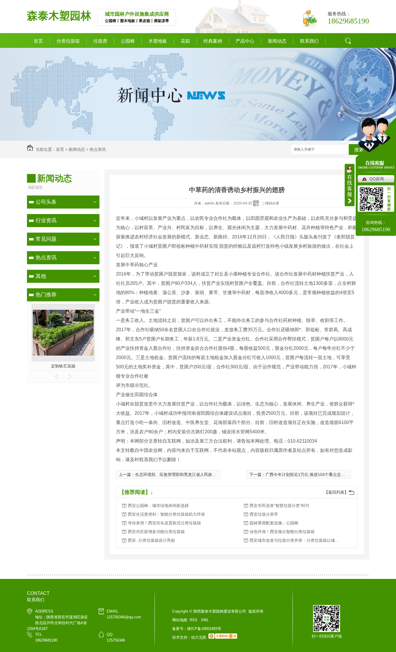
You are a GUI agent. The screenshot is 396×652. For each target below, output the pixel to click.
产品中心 (245, 41)
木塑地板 (157, 41)
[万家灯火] (222, 637)
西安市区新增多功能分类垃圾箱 (156, 531)
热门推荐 (46, 295)
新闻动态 (277, 41)
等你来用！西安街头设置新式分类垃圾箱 (164, 523)
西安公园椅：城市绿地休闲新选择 (158, 505)
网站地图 (179, 620)
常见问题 (46, 239)
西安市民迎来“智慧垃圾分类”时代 (279, 505)
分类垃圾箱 (68, 41)
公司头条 (46, 202)
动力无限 (198, 637)
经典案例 (213, 41)
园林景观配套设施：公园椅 (274, 523)
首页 (38, 41)
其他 (41, 276)
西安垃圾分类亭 (264, 514)
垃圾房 (100, 41)
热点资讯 (98, 149)
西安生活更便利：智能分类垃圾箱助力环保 (166, 514)
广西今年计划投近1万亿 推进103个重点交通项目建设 (313, 474)
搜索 (350, 62)
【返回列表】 (336, 492)
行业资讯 (46, 220)
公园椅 (128, 41)
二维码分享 (270, 203)
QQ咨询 (376, 178)
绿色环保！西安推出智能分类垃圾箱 (282, 531)
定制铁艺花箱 (63, 366)
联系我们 (309, 41)
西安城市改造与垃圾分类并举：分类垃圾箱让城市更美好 (296, 540)
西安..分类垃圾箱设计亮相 (151, 540)
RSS (194, 620)
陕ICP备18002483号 (204, 628)
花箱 (185, 41)
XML (205, 620)
